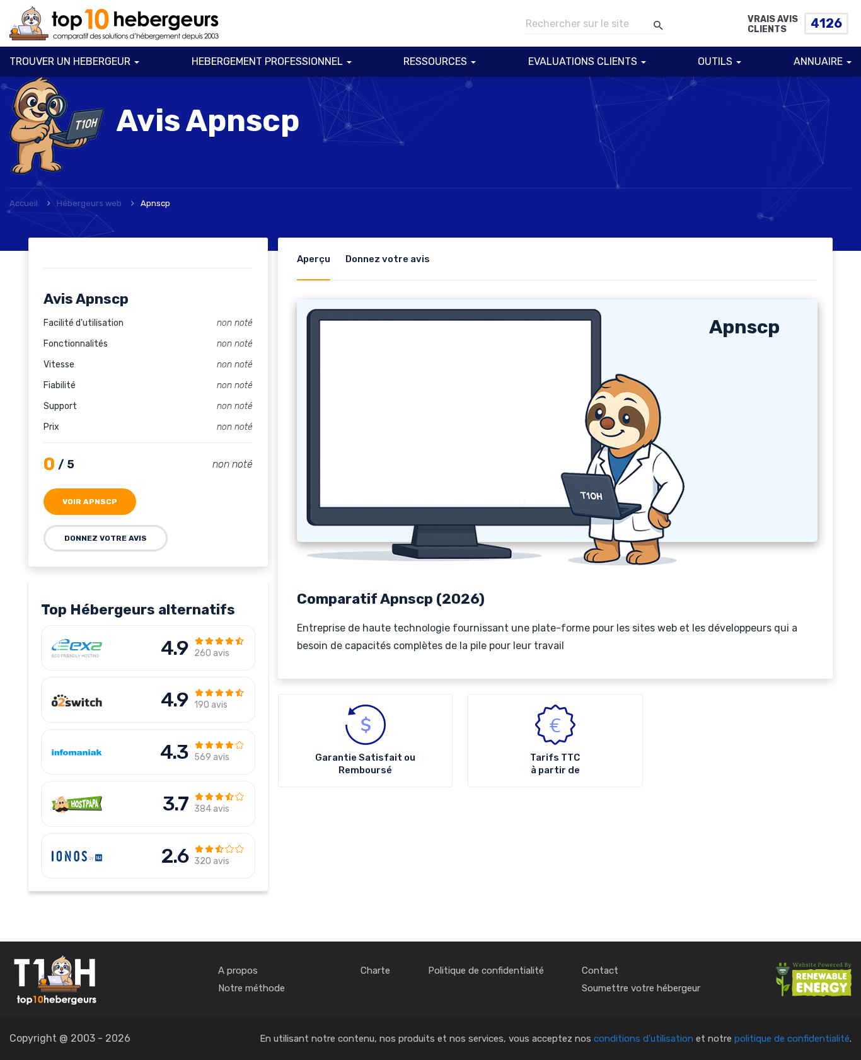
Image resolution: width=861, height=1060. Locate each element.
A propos (238, 970)
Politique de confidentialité (486, 970)
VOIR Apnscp (89, 501)
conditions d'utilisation (643, 1038)
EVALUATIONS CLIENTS (582, 61)
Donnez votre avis (105, 538)
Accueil (23, 203)
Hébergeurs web (89, 203)
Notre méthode (251, 988)
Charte (375, 970)
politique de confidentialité (792, 1038)
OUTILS (715, 61)
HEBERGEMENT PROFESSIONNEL (267, 61)
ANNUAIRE (818, 61)
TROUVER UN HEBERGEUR (69, 61)
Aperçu (313, 259)
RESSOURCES (435, 61)
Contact (600, 970)
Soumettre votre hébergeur (641, 988)
